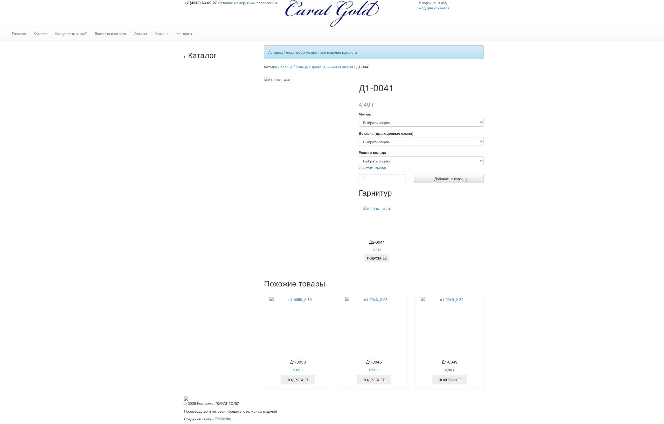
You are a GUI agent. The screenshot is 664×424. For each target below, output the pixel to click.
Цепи (202, 360)
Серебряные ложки (214, 313)
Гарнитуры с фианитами (233, 74)
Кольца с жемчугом (228, 163)
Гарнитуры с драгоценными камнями (233, 98)
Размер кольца (372, 152)
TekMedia (223, 418)
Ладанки (219, 297)
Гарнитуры (207, 69)
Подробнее (377, 258)
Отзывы (140, 33)
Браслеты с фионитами (232, 323)
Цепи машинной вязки (231, 365)
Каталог (40, 33)
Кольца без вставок (228, 157)
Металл (365, 114)
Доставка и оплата (110, 33)
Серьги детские (225, 225)
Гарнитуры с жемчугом (231, 111)
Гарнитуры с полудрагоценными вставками (229, 85)
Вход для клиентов (433, 7)
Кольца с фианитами (230, 126)
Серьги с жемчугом (228, 235)
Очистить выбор (372, 167)
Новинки (205, 64)
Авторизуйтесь (280, 52)
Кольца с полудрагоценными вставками (229, 137)
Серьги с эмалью (226, 240)
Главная (19, 33)
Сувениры (207, 381)
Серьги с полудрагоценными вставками (229, 204)
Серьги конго (223, 251)
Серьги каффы (225, 189)
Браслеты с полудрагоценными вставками (229, 334)
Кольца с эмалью (227, 168)
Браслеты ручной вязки (232, 344)
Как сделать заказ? (71, 33)
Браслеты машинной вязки (230, 352)
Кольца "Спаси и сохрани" (226, 305)
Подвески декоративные (233, 266)
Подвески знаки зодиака (232, 277)
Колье (203, 375)
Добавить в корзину (450, 178)
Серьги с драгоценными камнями (232, 217)
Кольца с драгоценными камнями (233, 150)
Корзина (162, 33)
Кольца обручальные (230, 173)
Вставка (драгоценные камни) (386, 133)
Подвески (206, 261)
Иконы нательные (227, 292)
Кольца (204, 121)
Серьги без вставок (228, 230)
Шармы (204, 391)
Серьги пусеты (224, 256)
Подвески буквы (225, 272)
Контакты (184, 33)
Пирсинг (205, 386)
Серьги (204, 183)
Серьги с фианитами (230, 194)
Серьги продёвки (226, 246)
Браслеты (206, 318)
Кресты (218, 287)
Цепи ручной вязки (228, 370)
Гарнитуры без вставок (231, 105)
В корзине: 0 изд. (433, 2)
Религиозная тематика (217, 282)
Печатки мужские (226, 178)
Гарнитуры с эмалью (230, 116)
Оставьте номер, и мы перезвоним (247, 2)
